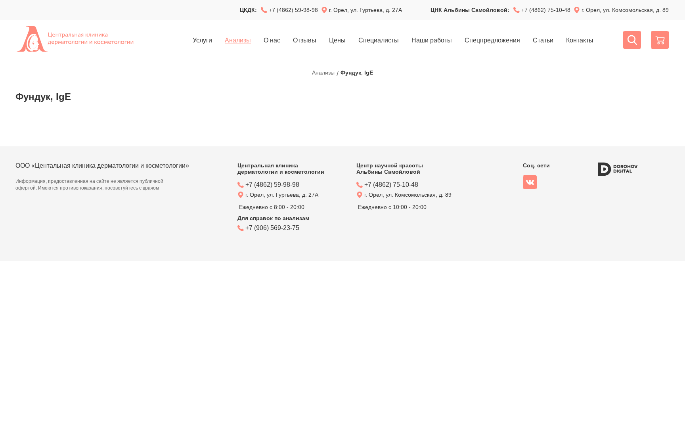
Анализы (238, 40)
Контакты (579, 40)
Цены (337, 40)
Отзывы (304, 40)
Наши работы (431, 40)
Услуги (202, 40)
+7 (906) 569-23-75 (272, 227)
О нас (272, 40)
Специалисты (378, 40)
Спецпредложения (492, 40)
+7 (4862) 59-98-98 (293, 10)
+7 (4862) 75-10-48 (545, 10)
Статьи (543, 40)
